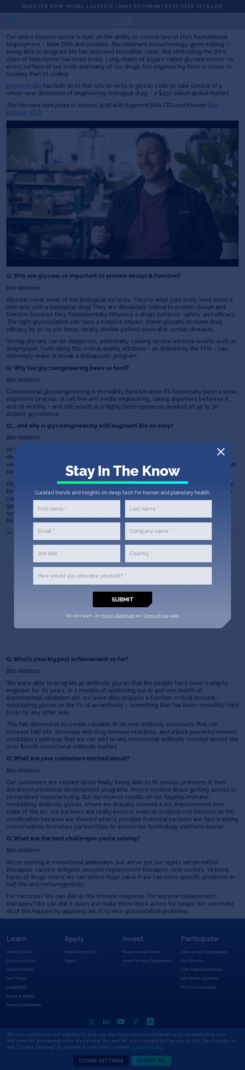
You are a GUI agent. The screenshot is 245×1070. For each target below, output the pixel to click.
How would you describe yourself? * (82, 576)
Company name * (151, 531)
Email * (46, 531)
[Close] (221, 451)
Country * (141, 553)
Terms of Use (156, 616)
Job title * (49, 553)
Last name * (144, 509)
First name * (52, 509)
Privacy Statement (118, 616)
